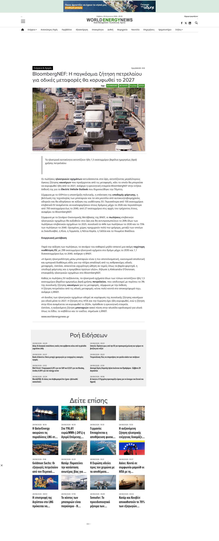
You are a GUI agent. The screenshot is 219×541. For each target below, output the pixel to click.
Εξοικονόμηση (82, 29)
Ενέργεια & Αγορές (43, 68)
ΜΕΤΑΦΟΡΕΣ (124, 85)
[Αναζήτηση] (195, 22)
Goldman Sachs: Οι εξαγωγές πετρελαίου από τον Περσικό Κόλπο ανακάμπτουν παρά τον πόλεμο (45, 467)
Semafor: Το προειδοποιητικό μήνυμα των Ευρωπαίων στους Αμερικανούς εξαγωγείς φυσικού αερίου (101, 502)
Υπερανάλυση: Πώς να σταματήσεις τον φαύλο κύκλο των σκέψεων (115, 357)
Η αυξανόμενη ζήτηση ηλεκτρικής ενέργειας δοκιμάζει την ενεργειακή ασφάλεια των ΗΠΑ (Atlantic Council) (131, 433)
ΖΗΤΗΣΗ (141, 85)
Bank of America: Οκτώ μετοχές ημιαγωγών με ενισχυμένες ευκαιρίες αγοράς (57, 358)
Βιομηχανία (122, 29)
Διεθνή (110, 29)
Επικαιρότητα (98, 29)
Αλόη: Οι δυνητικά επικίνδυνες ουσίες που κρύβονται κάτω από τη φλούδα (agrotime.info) (59, 347)
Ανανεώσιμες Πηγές (49, 29)
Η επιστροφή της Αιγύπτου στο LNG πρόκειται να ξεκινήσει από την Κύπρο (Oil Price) (42, 502)
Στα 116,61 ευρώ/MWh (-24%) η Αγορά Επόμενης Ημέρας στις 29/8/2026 (73, 433)
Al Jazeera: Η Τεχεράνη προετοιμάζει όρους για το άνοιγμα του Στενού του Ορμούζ (116, 380)
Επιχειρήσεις (148, 29)
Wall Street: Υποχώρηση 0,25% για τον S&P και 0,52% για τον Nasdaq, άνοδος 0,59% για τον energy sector (58, 369)
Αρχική (23, 29)
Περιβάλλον (67, 29)
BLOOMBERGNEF (112, 85)
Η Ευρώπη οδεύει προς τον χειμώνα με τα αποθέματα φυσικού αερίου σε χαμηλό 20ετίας (102, 467)
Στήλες (178, 29)
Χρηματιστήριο (165, 29)
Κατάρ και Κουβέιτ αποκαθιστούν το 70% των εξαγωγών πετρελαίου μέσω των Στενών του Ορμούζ (132, 502)
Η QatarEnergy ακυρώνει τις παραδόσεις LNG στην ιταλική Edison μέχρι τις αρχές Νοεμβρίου (45, 433)
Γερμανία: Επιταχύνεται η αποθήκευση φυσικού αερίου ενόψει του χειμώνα (103, 433)
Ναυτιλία (135, 29)
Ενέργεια (31, 29)
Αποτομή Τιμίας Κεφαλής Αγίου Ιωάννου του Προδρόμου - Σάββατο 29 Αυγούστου (115, 369)
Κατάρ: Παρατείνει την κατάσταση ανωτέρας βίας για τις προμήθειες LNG (74, 467)
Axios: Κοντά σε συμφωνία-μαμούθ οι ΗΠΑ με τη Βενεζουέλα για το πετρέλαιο (131, 467)
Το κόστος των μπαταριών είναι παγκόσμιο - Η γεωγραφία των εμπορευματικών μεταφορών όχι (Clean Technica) (71, 502)
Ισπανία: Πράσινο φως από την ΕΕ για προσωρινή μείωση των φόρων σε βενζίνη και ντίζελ (116, 347)
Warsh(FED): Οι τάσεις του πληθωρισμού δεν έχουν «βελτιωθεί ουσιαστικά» (55, 380)
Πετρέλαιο (133, 85)
